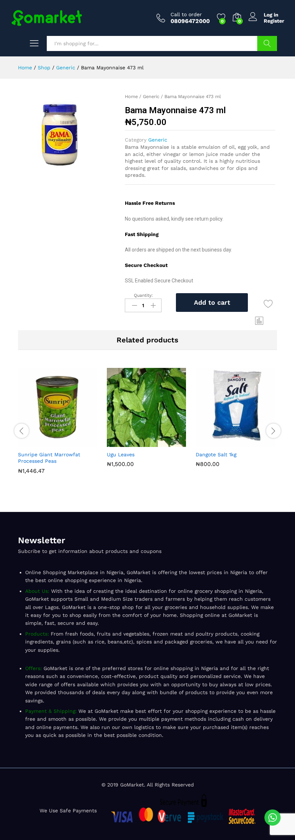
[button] (259, 320)
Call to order (186, 14)
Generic (151, 96)
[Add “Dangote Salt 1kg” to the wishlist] (253, 443)
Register (274, 21)
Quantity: (143, 295)
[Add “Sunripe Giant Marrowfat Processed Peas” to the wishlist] (75, 443)
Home (131, 96)
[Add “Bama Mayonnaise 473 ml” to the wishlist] (268, 304)
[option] (58, 426)
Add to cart (212, 302)
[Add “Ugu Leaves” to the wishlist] (164, 443)
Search (267, 43)
